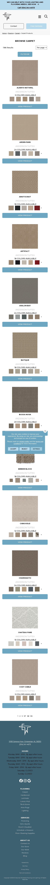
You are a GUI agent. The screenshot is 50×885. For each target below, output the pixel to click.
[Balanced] (25, 508)
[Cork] (18, 99)
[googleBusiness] (29, 780)
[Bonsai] (37, 589)
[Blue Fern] (24, 480)
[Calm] (31, 643)
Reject (24, 449)
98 (28, 716)
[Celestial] (37, 643)
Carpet (17, 33)
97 (25, 716)
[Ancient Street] (18, 371)
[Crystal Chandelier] (37, 371)
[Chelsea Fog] (31, 426)
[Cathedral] (24, 371)
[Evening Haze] (37, 153)
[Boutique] (37, 480)
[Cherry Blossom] (37, 208)
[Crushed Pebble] (31, 371)
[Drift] (31, 153)
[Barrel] (25, 454)
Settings (36, 449)
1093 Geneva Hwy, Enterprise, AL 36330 (25, 742)
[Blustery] (31, 480)
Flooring (11, 33)
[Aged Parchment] (25, 345)
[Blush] (24, 643)
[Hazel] (37, 426)
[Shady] (31, 99)
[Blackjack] (18, 208)
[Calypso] (18, 317)
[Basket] (25, 73)
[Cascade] (24, 208)
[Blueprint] (31, 589)
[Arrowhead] (25, 400)
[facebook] (21, 780)
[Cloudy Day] (24, 153)
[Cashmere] (31, 208)
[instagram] (25, 780)
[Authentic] (25, 127)
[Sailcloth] (25, 99)
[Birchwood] (25, 182)
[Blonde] (18, 534)
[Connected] (31, 534)
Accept (13, 449)
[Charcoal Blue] (24, 317)
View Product (25, 106)
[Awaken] (18, 643)
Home (4, 33)
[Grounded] (37, 534)
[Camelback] (24, 534)
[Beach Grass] (18, 426)
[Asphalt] (25, 291)
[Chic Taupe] (31, 317)
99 (31, 716)
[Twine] (38, 99)
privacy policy (24, 441)
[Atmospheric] (25, 617)
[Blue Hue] (18, 153)
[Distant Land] (37, 317)
